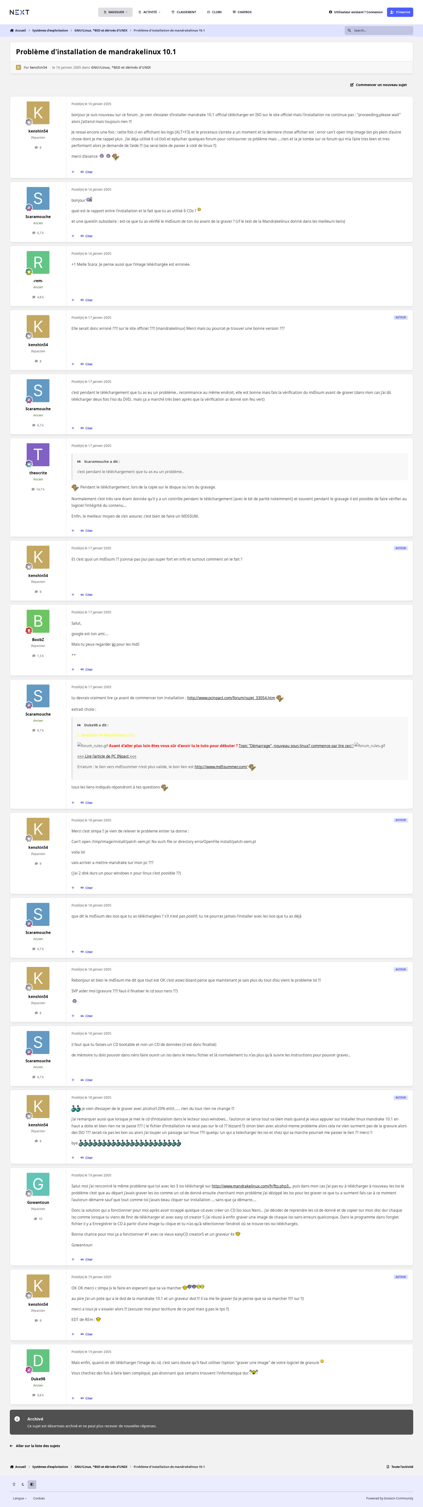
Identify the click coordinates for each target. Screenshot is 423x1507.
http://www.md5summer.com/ (221, 766)
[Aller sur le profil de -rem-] (38, 262)
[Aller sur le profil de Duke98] (38, 1360)
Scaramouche (38, 216)
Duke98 (38, 1379)
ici (114, 644)
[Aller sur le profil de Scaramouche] (38, 198)
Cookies (39, 1498)
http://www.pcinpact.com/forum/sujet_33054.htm (231, 697)
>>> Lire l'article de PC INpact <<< (106, 756)
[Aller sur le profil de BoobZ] (38, 621)
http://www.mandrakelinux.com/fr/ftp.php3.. (251, 1186)
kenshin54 (38, 67)
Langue (19, 1498)
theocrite (38, 473)
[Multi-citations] (73, 172)
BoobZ (38, 639)
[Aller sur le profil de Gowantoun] (38, 1184)
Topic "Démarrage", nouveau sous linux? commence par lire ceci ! (296, 745)
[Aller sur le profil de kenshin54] (18, 67)
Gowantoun (38, 1202)
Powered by (389, 1498)
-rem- (38, 280)
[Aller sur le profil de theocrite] (38, 454)
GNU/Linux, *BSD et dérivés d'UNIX (121, 67)
